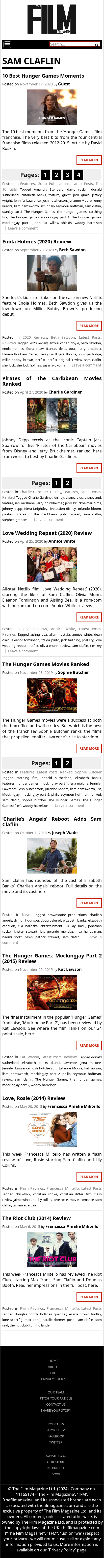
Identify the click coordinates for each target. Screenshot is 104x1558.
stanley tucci (12, 211)
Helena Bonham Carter (19, 354)
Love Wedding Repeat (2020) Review (47, 533)
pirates (7, 514)
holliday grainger (53, 1314)
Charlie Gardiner (65, 392)
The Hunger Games (39, 211)
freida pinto (50, 640)
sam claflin (93, 206)
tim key (96, 645)
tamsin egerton (24, 1205)
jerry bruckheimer (50, 503)
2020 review (38, 343)
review (77, 359)
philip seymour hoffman (64, 206)
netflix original (58, 359)
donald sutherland (56, 777)
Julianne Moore (80, 200)
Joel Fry (88, 640)
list (42, 206)
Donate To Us (55, 1455)
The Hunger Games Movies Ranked (45, 664)
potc (63, 514)
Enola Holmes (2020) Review (36, 241)
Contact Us (56, 1404)
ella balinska (27, 926)
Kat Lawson (70, 969)
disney (59, 497)
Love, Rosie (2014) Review (33, 1098)
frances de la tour (60, 348)
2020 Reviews (35, 337)
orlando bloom (89, 508)
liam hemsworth (26, 206)
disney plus (74, 497)
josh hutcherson (54, 200)
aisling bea (38, 634)
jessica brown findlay (84, 1314)
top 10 (40, 222)
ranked (75, 514)
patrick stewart (47, 937)
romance (87, 1199)
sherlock (8, 365)
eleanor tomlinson (26, 640)
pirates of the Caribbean (36, 514)
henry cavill (48, 354)
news (29, 937)
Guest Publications (54, 183)
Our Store (56, 1461)
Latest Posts (82, 183)
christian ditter (71, 1194)
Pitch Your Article (56, 1398)
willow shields (61, 222)
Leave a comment (23, 228)
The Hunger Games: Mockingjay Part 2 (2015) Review (52, 958)
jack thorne (67, 354)
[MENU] (7, 44)
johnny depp (12, 508)
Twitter (55, 1442)
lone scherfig (12, 1319)
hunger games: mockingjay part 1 (42, 783)
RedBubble (56, 1467)
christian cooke (45, 1194)
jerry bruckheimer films (83, 503)
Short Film (55, 1430)
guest (66, 195)
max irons (32, 1319)
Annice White (61, 541)
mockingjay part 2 (35, 794)
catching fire (26, 777)
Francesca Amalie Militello (73, 1106)
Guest (64, 84)
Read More (89, 160)
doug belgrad (51, 920)
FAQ (53, 1372)
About (53, 1366)
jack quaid (81, 195)
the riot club (19, 1325)
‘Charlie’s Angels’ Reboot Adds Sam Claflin (52, 821)
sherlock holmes (28, 365)
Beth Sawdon (72, 250)
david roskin (77, 189)
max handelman (88, 931)
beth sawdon (91, 343)
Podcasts (56, 1424)
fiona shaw (34, 348)
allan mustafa (59, 634)
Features (27, 183)
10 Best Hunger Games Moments (43, 75)
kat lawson (92, 1068)
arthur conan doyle (64, 343)
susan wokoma (53, 365)
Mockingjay (10, 794)
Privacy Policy (53, 1379)
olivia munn (49, 645)
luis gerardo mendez (56, 931)
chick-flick (23, 1194)
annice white (82, 634)
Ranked (8, 497)
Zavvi (55, 1474)
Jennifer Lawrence (27, 200)
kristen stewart (25, 931)
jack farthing (70, 640)
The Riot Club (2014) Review (36, 1218)
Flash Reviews (32, 1188)
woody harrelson (88, 222)
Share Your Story (56, 1410)
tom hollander (40, 1325)
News (26, 914)
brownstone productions (67, 914)
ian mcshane (25, 503)
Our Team (56, 1392)
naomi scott (12, 937)
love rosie (61, 1199)
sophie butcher (34, 800)
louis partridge (90, 354)
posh (70, 1319)
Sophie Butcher (73, 672)
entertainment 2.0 (54, 926)
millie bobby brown (17, 359)
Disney (55, 491)
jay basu (78, 926)
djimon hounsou (26, 920)
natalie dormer (53, 1319)
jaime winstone (24, 1199)
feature (53, 195)
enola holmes (12, 348)
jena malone (79, 783)
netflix (40, 359)
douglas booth (26, 1314)
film (89, 1194)
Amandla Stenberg (49, 189)
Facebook (55, 1436)
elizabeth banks (33, 195)
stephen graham (14, 519)
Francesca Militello (63, 1188)
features (8, 783)
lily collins (45, 1199)
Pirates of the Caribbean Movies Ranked (52, 381)
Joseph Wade (64, 832)
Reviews (9, 342)
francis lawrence (64, 1062)
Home (53, 1360)
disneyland (93, 497)
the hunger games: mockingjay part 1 (39, 217)
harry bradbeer (89, 348)
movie (74, 1199)
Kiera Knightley (35, 508)
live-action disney (62, 508)
